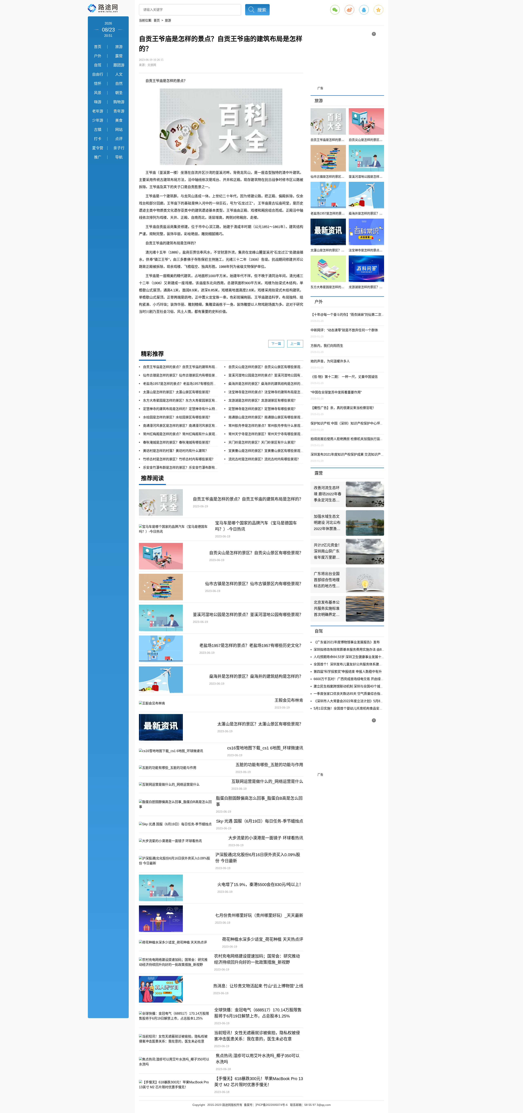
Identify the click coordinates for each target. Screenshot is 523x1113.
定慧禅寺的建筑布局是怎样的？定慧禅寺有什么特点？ (182, 409)
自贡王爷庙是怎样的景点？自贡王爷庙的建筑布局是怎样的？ (187, 367)
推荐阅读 (152, 478)
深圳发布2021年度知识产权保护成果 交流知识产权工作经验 (354, 454)
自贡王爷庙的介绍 (204, 321)
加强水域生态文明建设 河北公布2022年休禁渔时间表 (327, 523)
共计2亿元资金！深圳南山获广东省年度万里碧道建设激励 (328, 551)
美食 (119, 120)
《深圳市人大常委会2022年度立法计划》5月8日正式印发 (355, 701)
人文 (119, 74)
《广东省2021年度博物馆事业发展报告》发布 (347, 642)
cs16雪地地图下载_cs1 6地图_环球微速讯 (265, 748)
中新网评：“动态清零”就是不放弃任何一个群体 (344, 330)
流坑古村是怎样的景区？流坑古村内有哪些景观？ (264, 459)
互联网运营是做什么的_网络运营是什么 (267, 781)
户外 (97, 56)
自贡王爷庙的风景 (231, 321)
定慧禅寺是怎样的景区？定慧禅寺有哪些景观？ (262, 409)
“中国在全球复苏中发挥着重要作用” (336, 392)
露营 (119, 56)
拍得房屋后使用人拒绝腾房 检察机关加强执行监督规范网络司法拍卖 (360, 439)
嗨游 (97, 102)
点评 (119, 139)
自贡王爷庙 (181, 321)
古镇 (97, 129)
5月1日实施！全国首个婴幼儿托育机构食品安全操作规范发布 (358, 708)
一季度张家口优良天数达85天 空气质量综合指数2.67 (352, 693)
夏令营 (97, 148)
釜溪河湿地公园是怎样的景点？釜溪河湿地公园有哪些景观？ (272, 375)
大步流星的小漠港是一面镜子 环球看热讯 (265, 838)
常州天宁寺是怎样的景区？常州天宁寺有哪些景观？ (266, 434)
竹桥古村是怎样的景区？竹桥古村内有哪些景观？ (179, 459)
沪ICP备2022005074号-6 (271, 1104)
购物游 (118, 102)
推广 (97, 157)
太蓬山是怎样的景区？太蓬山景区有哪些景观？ (177, 392)
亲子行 (118, 148)
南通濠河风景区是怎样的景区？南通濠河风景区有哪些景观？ (187, 425)
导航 (119, 157)
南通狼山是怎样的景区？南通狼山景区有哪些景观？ (266, 417)
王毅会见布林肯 (289, 700)
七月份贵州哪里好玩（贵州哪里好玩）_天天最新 (259, 915)
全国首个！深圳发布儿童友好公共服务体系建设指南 (351, 664)
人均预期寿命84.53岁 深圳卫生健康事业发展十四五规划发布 (357, 657)
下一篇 (276, 343)
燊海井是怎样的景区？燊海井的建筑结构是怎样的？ (266, 383)
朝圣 (119, 93)
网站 (119, 129)
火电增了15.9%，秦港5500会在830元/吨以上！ (260, 884)
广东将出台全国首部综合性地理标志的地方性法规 (327, 580)
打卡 (97, 139)
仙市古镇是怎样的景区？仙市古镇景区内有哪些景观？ (182, 375)
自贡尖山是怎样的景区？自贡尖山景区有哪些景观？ (266, 367)
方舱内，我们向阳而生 (327, 345)
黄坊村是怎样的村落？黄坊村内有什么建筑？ (175, 451)
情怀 (97, 83)
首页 (97, 47)
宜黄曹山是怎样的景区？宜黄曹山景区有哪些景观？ (266, 451)
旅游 (119, 47)
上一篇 (295, 343)
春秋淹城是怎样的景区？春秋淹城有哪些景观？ (177, 442)
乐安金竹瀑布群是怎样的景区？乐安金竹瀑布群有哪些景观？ (187, 467)
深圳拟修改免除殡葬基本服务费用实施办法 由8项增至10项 (356, 649)
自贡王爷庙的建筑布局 (261, 321)
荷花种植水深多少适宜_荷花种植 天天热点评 (262, 939)
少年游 (97, 120)
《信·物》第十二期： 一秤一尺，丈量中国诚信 (344, 376)
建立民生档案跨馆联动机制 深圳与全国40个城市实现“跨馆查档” (359, 686)
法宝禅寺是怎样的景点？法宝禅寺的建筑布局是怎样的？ (269, 392)
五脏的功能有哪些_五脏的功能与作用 (269, 765)
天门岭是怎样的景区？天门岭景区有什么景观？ (262, 442)
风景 (97, 93)
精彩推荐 (152, 354)
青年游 (118, 111)
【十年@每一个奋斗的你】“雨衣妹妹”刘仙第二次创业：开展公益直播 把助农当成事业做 (374, 314)
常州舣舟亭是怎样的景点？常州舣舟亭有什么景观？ (266, 425)
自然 (119, 83)
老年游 (97, 111)
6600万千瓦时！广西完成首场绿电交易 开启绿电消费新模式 (357, 679)
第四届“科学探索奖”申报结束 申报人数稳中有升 (348, 671)
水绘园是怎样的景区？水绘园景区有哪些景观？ (177, 417)
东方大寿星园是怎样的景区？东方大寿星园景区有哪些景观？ (187, 400)
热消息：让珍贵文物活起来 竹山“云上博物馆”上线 (258, 986)
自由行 (97, 74)
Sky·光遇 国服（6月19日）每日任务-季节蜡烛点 (259, 821)
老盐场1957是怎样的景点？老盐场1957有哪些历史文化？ (184, 383)
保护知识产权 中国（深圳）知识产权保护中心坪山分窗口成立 (355, 423)
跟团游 (118, 65)
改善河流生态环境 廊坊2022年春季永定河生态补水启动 (327, 494)
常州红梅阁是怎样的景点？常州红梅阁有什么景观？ (180, 434)
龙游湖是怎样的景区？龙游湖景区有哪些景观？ (262, 400)
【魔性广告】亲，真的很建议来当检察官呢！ (343, 408)
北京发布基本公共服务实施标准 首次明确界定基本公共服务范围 (327, 609)
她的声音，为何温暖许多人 (330, 361)
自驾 (97, 65)
